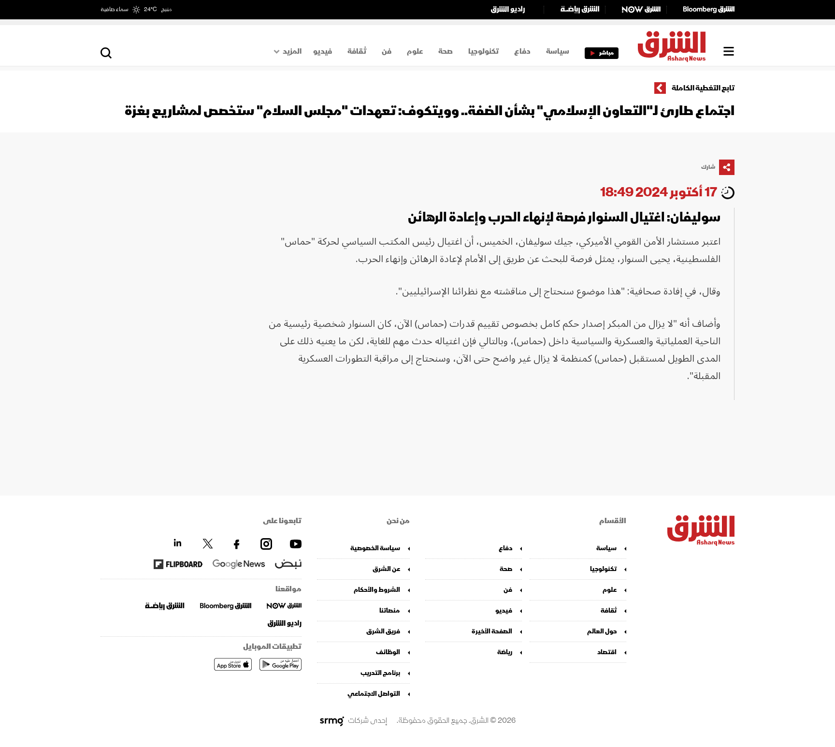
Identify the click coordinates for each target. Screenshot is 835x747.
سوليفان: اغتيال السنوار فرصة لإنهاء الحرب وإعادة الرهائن (564, 217)
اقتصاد (607, 652)
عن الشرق (386, 568)
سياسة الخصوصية (375, 548)
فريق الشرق (383, 631)
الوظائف (388, 652)
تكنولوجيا (483, 51)
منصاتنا (389, 610)
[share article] (726, 167)
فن (386, 51)
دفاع (522, 51)
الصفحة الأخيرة (492, 631)
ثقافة (356, 51)
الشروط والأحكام (377, 589)
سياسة (557, 51)
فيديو (322, 51)
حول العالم (602, 631)
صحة (445, 51)
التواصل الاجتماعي (373, 693)
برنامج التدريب (380, 672)
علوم (415, 51)
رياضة (504, 652)
